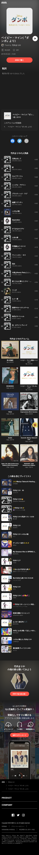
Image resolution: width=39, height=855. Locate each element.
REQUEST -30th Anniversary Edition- (29, 464)
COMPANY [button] (7, 805)
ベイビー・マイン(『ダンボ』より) (29, 387)
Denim (10, 438)
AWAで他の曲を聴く (20, 694)
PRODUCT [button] (7, 797)
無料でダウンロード (19, 735)
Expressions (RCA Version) (28, 412)
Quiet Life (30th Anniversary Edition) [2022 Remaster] (10, 464)
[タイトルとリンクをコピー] (26, 141)
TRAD (10, 412)
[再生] (35, 38)
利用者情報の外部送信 (8, 829)
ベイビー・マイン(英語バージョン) (29, 361)
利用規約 (4, 826)
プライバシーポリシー (17, 826)
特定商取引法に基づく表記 (27, 829)
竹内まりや (16, 45)
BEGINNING (10, 386)
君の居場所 (10, 360)
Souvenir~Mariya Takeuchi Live (29, 438)
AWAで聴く (19, 60)
